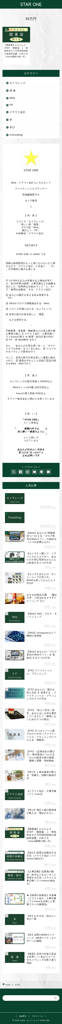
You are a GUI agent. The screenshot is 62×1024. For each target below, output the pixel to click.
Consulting (16, 134)
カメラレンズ (17, 82)
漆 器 (13, 90)
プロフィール (37, 1016)
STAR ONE (31, 4)
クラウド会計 (17, 112)
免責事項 (22, 1016)
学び (12, 127)
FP (11, 104)
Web (12, 98)
